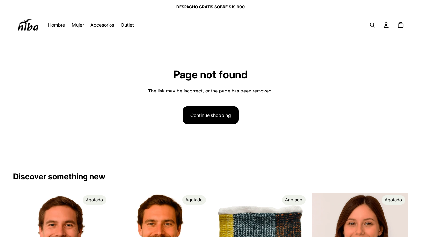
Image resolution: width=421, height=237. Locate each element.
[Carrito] (400, 25)
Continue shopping (210, 115)
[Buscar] (372, 25)
